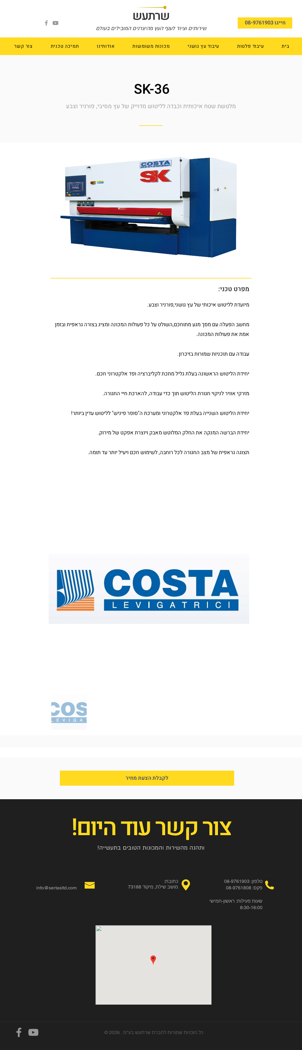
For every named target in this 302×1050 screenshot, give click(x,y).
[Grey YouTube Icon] (55, 23)
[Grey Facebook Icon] (46, 23)
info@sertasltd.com (56, 888)
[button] (250, 46)
